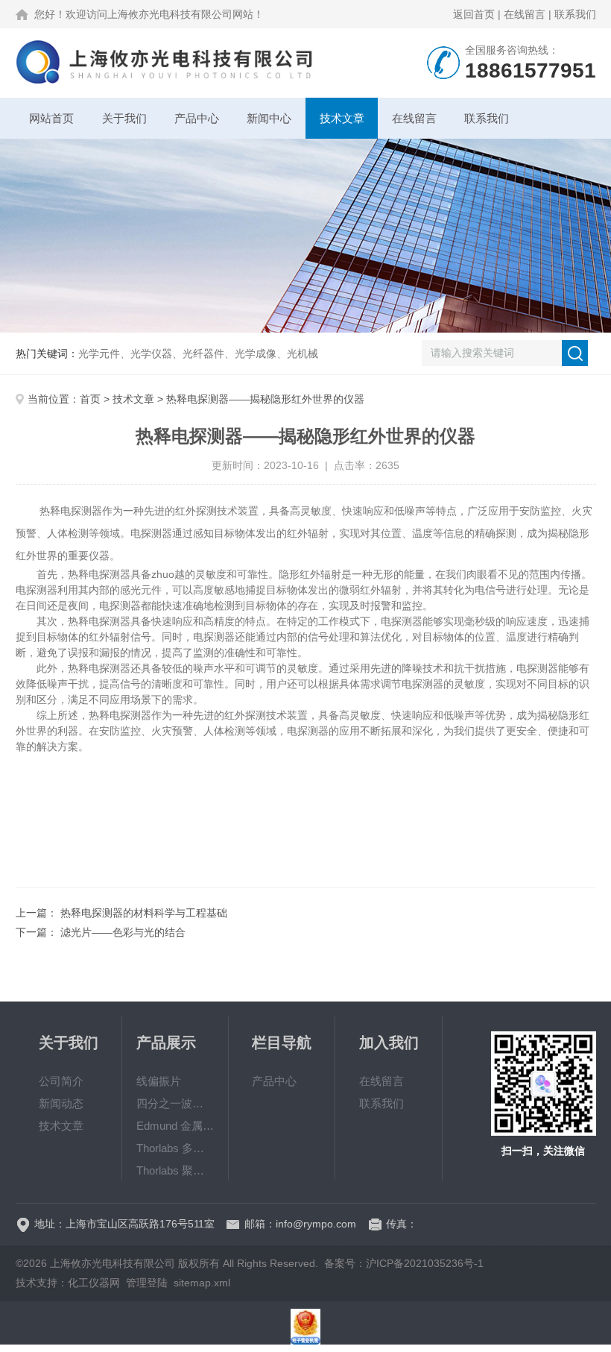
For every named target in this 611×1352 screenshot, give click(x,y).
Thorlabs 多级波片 (175, 1148)
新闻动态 (61, 1103)
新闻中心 (269, 118)
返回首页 (474, 14)
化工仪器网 (94, 1283)
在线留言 (524, 14)
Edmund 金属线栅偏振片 (175, 1125)
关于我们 (124, 118)
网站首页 (51, 118)
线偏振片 (158, 1081)
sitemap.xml (202, 1283)
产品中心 (196, 118)
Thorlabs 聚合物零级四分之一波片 (175, 1170)
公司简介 (61, 1081)
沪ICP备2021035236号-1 (425, 1263)
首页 (90, 399)
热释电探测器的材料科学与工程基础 (143, 913)
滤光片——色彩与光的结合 (123, 932)
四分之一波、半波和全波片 (175, 1103)
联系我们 (575, 14)
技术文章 (342, 118)
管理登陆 (147, 1283)
